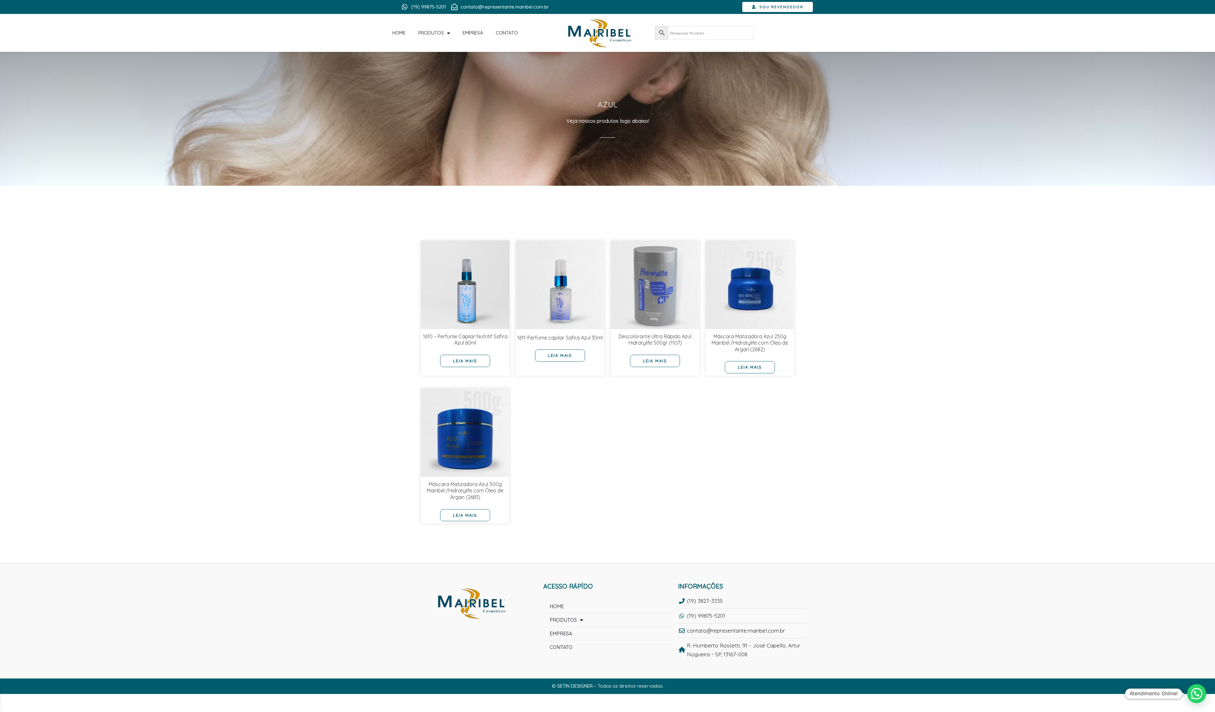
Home (399, 33)
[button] (1196, 693)
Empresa (473, 33)
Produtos (431, 33)
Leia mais (465, 360)
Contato (507, 33)
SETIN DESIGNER (575, 686)
